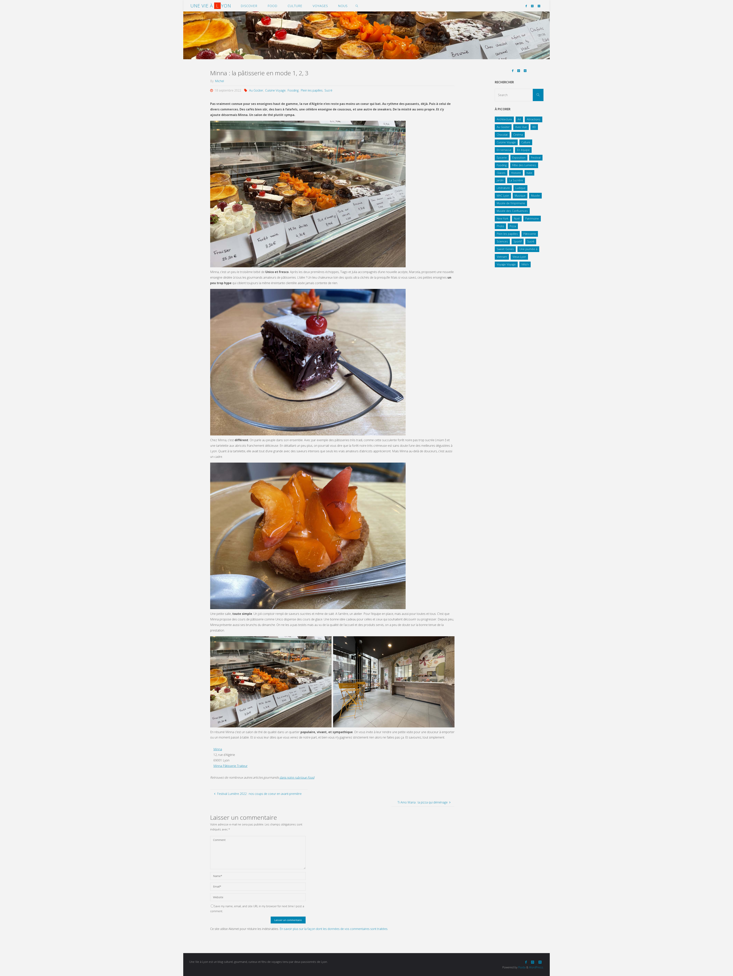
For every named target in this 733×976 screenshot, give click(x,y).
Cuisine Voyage (275, 90)
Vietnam (502, 257)
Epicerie (502, 157)
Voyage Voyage (506, 264)
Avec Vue (521, 127)
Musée (535, 195)
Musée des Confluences (512, 211)
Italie (529, 173)
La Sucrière (516, 180)
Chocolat (502, 134)
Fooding (293, 90)
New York (502, 218)
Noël (517, 218)
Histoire (516, 173)
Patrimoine (532, 218)
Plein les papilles (311, 90)
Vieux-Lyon (519, 257)
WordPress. (536, 967)
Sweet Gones (505, 249)
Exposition (519, 157)
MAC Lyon (503, 195)
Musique (520, 195)
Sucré (328, 90)
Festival (536, 157)
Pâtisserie (529, 234)
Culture (525, 142)
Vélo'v (525, 264)
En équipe (523, 150)
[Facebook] (526, 6)
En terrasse (504, 150)
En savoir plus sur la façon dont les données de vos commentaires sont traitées (333, 929)
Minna (217, 749)
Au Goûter (256, 90)
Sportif (517, 241)
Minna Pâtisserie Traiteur (230, 766)
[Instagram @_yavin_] (532, 6)
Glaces (501, 173)
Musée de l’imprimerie (511, 203)
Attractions (533, 119)
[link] (357, 5)
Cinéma (518, 134)
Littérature (503, 188)
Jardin (500, 180)
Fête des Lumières (524, 165)
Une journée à (528, 249)
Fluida (521, 967)
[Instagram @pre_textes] (539, 6)
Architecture (504, 119)
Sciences (502, 241)
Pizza (513, 226)
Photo (500, 226)
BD (534, 127)
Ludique (520, 188)
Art (519, 119)
